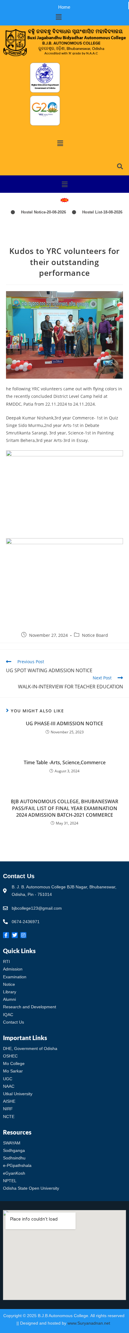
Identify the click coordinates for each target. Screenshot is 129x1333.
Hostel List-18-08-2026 (94, 212)
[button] (58, 16)
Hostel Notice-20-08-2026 (35, 212)
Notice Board (95, 635)
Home (64, 7)
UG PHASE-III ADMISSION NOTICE (64, 723)
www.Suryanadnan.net (89, 1323)
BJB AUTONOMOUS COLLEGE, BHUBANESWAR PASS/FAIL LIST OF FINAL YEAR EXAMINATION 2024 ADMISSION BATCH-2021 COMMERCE (64, 808)
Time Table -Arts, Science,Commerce (65, 762)
